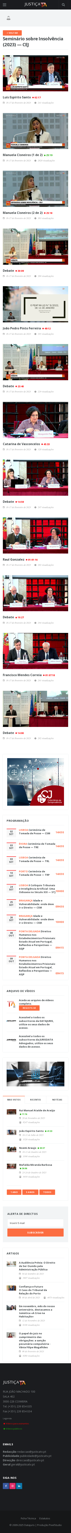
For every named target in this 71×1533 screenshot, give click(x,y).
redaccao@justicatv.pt (31, 1451)
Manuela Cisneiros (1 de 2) (27, 155)
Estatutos (44, 1518)
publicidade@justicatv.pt (35, 1456)
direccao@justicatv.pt (30, 1460)
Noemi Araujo (27, 1148)
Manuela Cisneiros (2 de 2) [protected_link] (27, 213)
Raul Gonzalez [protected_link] (20, 559)
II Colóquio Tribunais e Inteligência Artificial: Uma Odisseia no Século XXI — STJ (37, 889)
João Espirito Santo (31, 1131)
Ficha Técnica (28, 1518)
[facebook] (6, 1486)
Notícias (57, 1099)
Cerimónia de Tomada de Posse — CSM (34, 831)
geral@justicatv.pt (23, 1464)
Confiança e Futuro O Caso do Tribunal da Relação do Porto (33, 1290)
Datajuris (29, 1525)
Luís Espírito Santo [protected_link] (22, 97)
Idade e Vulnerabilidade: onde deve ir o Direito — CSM (36, 904)
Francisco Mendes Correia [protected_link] (29, 675)
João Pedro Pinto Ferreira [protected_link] (27, 328)
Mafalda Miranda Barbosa (35, 1164)
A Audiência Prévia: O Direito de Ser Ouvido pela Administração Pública (37, 1266)
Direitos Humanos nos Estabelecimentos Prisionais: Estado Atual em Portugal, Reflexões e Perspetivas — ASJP (37, 940)
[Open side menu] (4, 5)
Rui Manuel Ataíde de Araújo (37, 1110)
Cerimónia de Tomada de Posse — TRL (34, 859)
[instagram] (12, 1486)
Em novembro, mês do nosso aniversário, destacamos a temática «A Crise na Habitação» (37, 1311)
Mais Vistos (13, 1099)
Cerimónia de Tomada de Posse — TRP (34, 873)
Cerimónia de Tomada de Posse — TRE (37, 845)
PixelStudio (55, 1525)
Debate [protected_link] (13, 271)
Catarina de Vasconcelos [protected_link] (26, 444)
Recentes (35, 1099)
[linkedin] (19, 1486)
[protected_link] (35, 73)
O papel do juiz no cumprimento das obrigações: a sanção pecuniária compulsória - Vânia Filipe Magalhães (35, 1340)
